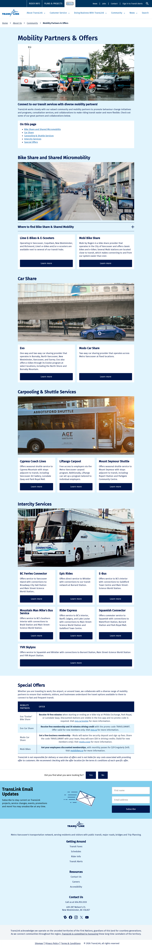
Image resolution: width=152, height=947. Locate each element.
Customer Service (58, 13)
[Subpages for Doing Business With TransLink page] (106, 13)
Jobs (104, 3)
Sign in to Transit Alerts (132, 3)
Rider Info (34, 3)
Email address (131, 800)
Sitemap (39, 943)
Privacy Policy (52, 943)
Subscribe (131, 809)
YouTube (87, 917)
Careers (76, 881)
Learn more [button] (46, 263)
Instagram (76, 917)
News (95, 3)
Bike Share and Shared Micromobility (42, 129)
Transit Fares (76, 846)
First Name (131, 790)
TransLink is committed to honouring (80, 934)
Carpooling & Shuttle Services (39, 135)
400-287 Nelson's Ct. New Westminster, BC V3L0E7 (76, 908)
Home (5, 23)
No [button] (103, 775)
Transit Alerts (76, 861)
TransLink (76, 825)
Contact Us (76, 876)
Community (116, 13)
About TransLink (35, 13)
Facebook (70, 917)
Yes (91, 775)
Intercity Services (32, 139)
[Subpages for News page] (136, 13)
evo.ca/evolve (81, 721)
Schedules (76, 851)
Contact (114, 3)
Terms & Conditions (71, 943)
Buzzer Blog (65, 917)
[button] (76, 227)
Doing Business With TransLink (89, 13)
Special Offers (31, 142)
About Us (17, 23)
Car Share (29, 132)
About (70, 3)
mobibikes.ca (76, 750)
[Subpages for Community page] (124, 13)
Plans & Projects (53, 3)
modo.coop (84, 742)
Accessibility (76, 886)
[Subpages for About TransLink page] (44, 13)
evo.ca (94, 730)
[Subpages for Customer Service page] (68, 13)
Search (147, 3)
